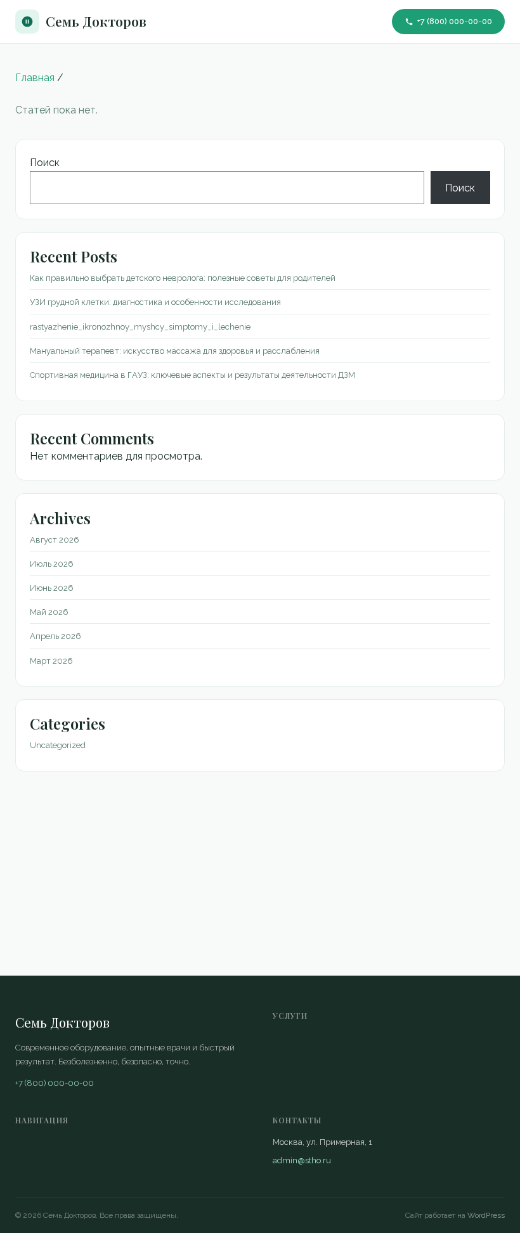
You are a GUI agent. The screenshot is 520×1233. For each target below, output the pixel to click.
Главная (35, 78)
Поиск (45, 163)
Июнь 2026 (52, 588)
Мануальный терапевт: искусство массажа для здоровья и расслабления (175, 351)
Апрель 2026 (55, 636)
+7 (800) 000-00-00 (454, 21)
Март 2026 (51, 661)
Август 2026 (54, 540)
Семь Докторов (96, 21)
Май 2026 (49, 612)
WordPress (486, 1215)
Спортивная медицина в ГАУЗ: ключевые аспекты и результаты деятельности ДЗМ (192, 375)
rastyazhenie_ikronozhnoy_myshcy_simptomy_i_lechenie (140, 327)
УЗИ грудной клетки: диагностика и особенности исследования (155, 302)
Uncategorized (58, 745)
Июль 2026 (52, 564)
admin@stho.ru (302, 1160)
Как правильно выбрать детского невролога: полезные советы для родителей (182, 278)
